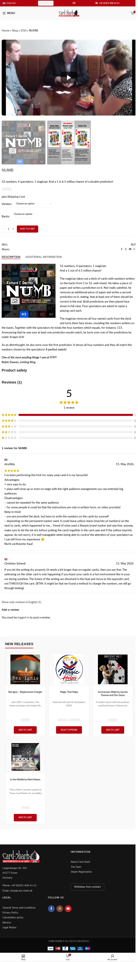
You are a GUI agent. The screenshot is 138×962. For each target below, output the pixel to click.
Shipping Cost (16, 196)
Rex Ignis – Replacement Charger (25, 692)
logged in (23, 617)
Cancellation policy (13, 917)
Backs (5, 216)
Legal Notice (9, 927)
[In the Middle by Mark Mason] (25, 757)
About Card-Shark (80, 862)
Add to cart (27, 229)
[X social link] (126, 249)
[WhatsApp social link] (134, 249)
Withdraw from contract (87, 887)
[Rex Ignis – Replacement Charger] (25, 669)
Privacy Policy (10, 912)
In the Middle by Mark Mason (25, 780)
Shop (15, 30)
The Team (76, 867)
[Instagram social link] (59, 908)
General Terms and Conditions (19, 908)
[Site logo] (69, 12)
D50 (23, 30)
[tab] (11, 256)
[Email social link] (130, 249)
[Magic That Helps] (69, 669)
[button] (25, 730)
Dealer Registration (81, 872)
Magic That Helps (69, 692)
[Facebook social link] (121, 249)
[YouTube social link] (68, 908)
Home (5, 30)
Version (6, 204)
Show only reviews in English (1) (21, 602)
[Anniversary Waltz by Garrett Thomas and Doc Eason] (112, 669)
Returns (7, 922)
